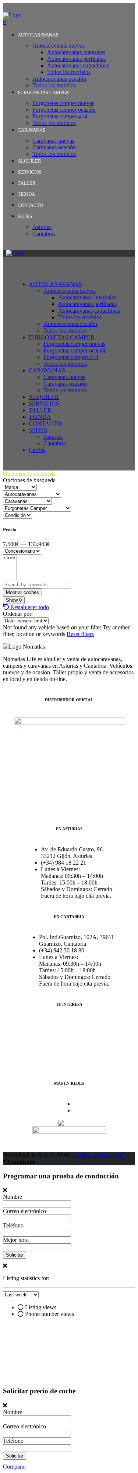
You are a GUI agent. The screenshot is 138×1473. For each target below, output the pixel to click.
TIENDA (26, 194)
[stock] (10, 558)
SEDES (25, 216)
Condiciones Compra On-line (65, 1062)
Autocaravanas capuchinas (78, 65)
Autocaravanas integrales (76, 52)
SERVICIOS (30, 172)
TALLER (27, 183)
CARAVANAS (31, 130)
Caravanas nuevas (53, 141)
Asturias (42, 227)
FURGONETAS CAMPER (43, 92)
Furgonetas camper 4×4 (59, 116)
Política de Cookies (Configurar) (69, 1037)
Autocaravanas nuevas (58, 45)
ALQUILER (29, 161)
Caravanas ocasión (54, 147)
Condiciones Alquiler (56, 1050)
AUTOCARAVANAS (38, 35)
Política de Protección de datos (66, 1025)
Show (14, 600)
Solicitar (14, 1255)
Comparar (14, 1466)
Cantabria (43, 233)
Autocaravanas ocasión (59, 79)
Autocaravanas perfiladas (76, 59)
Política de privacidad (98, 1155)
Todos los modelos (69, 72)
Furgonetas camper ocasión (64, 110)
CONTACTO (30, 205)
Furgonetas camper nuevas (63, 103)
